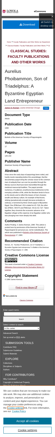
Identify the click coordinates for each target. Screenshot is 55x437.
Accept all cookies (27, 421)
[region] (27, 411)
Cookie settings (15, 408)
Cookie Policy (19, 411)
